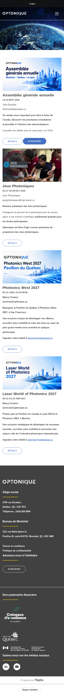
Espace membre (30, 690)
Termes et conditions (14, 546)
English (32, 4)
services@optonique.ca (40, 338)
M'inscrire (34, 141)
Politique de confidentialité (17, 550)
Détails (12, 141)
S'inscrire (14, 569)
